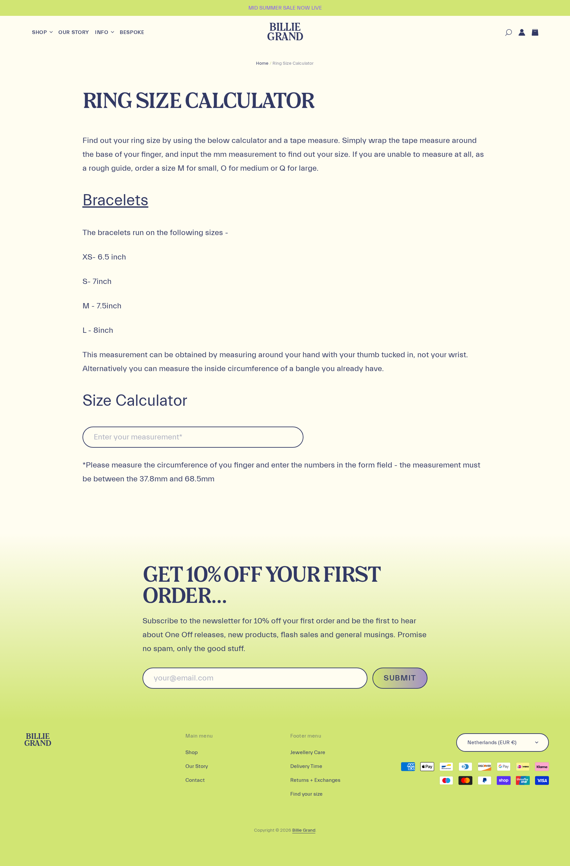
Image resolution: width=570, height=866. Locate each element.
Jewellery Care (307, 752)
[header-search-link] (505, 32)
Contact (195, 780)
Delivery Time (306, 766)
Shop (40, 32)
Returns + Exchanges (315, 780)
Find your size (306, 794)
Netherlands (492, 742)
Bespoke (132, 32)
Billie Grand (285, 32)
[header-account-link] (518, 32)
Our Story (73, 32)
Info (102, 32)
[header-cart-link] (531, 32)
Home (262, 63)
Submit (400, 678)
